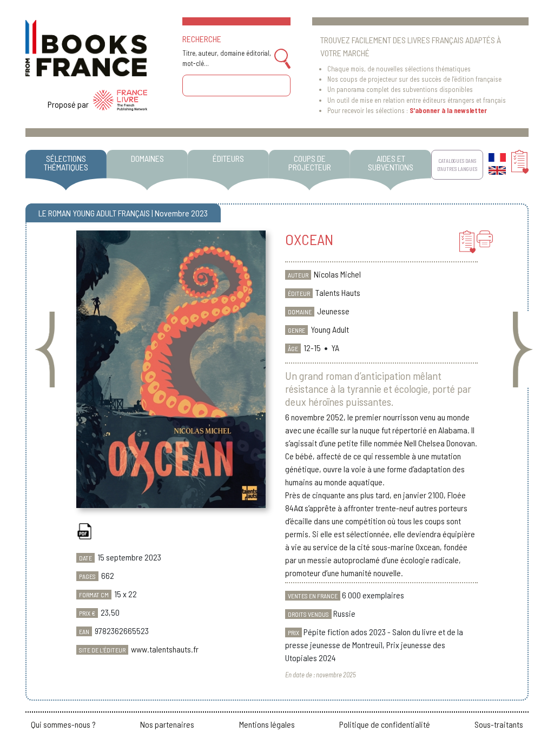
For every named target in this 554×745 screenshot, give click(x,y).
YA (335, 347)
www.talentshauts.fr (165, 649)
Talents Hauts (337, 292)
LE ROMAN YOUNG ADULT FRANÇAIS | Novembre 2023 (123, 213)
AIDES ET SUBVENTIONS (390, 162)
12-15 (312, 347)
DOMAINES (147, 158)
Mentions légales (267, 724)
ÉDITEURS (228, 158)
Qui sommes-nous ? (63, 724)
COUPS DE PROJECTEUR (309, 162)
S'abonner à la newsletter (448, 110)
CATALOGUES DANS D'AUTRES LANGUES (457, 164)
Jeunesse (333, 311)
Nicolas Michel (337, 274)
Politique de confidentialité (384, 724)
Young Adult (330, 329)
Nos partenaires (167, 724)
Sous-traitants (498, 724)
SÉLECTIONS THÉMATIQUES (66, 162)
